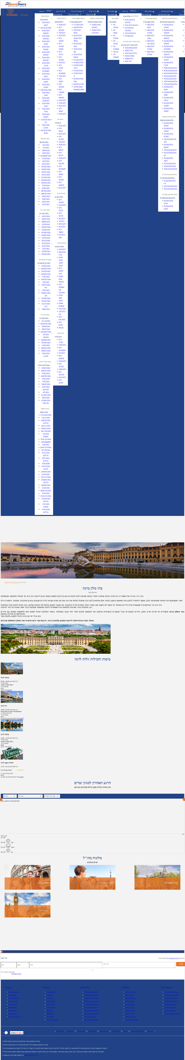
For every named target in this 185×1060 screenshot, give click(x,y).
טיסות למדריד (46, 158)
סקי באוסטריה (116, 47)
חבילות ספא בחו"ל (62, 253)
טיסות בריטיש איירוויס (46, 467)
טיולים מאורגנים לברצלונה (168, 42)
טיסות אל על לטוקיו (46, 110)
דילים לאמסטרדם (62, 72)
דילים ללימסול (61, 148)
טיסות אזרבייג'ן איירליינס (45, 500)
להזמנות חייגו (24, 15)
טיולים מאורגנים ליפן (170, 163)
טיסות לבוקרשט (46, 191)
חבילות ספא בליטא (150, 26)
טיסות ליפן (46, 392)
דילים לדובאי (62, 125)
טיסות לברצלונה (45, 182)
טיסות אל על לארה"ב (46, 126)
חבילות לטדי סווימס (77, 31)
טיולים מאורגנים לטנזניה (168, 207)
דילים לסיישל (61, 323)
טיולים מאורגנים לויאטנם (168, 146)
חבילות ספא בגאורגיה (150, 47)
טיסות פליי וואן (46, 450)
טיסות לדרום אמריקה (45, 260)
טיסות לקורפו (46, 246)
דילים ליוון (61, 221)
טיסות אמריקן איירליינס (46, 510)
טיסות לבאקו (46, 199)
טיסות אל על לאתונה (46, 80)
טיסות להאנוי (46, 378)
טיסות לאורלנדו (45, 342)
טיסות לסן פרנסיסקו (46, 336)
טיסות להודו (45, 381)
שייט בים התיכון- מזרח (131, 25)
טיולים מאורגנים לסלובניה (168, 104)
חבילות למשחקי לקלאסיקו (96, 26)
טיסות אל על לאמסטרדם (46, 69)
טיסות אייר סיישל (46, 439)
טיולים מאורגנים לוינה (170, 76)
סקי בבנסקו (115, 31)
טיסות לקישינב (46, 172)
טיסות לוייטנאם (45, 370)
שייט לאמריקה (129, 36)
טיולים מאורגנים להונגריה (168, 58)
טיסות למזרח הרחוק (45, 362)
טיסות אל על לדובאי (46, 23)
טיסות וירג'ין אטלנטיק (45, 505)
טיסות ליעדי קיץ (45, 210)
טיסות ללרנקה (46, 238)
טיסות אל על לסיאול (46, 42)
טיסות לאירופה (45, 139)
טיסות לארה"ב (45, 315)
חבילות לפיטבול (78, 27)
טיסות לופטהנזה (45, 485)
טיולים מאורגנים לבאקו (170, 169)
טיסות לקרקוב (46, 174)
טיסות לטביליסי (45, 166)
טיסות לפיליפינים (46, 376)
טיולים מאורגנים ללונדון (170, 81)
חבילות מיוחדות (61, 243)
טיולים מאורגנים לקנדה (170, 189)
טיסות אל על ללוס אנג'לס (46, 131)
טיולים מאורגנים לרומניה (168, 99)
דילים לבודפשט (61, 96)
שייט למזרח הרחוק (130, 33)
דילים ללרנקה (61, 209)
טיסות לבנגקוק (46, 229)
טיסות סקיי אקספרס (46, 435)
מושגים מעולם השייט (131, 47)
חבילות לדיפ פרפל (79, 84)
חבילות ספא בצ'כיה (150, 37)
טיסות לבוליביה (45, 271)
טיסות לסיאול (46, 397)
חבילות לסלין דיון (78, 24)
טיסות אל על (46, 493)
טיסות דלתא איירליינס (46, 459)
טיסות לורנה (45, 248)
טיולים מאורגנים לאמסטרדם (168, 47)
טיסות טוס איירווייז (45, 415)
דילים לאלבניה (61, 39)
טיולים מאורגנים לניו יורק (169, 182)
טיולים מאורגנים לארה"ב (169, 174)
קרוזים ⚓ (125, 11)
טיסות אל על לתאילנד (46, 115)
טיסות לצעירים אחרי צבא (45, 401)
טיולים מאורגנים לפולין (170, 68)
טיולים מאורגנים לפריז (170, 78)
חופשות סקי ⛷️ (112, 11)
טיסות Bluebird (45, 442)
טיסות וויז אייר (46, 417)
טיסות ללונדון (46, 153)
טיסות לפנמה (46, 309)
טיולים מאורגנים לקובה (170, 186)
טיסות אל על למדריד (46, 64)
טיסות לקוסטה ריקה (46, 286)
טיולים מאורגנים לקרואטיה (168, 53)
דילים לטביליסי (61, 58)
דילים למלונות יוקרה (61, 270)
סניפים (10, 13)
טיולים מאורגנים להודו (170, 150)
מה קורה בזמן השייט (131, 53)
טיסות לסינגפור (45, 384)
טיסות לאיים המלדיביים (46, 388)
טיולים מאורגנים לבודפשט (168, 37)
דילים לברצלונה (61, 85)
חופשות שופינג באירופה (61, 278)
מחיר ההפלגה (129, 50)
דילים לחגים (62, 249)
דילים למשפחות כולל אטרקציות (62, 288)
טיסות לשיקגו (46, 345)
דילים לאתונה (61, 80)
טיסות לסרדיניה (45, 177)
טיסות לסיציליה (45, 169)
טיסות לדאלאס (45, 350)
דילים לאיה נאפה (62, 236)
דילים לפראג (62, 24)
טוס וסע (61, 327)
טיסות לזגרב (45, 204)
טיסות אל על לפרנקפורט (46, 99)
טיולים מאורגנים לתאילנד (168, 124)
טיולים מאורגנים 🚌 (167, 11)
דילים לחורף (60, 333)
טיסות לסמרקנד (45, 232)
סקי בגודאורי (115, 26)
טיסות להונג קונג (46, 395)
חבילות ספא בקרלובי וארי (151, 42)
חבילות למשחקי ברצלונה (97, 18)
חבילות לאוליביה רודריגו (78, 66)
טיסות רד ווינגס (45, 425)
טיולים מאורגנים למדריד (168, 64)
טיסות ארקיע (46, 474)
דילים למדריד (61, 66)
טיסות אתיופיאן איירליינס (45, 421)
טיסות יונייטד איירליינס (46, 454)
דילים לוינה (62, 62)
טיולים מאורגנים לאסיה (169, 117)
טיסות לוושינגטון (46, 348)
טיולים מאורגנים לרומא (170, 73)
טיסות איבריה (46, 488)
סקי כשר (115, 51)
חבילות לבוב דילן (78, 59)
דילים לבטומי (61, 109)
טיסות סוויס (45, 444)
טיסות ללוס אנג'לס (45, 323)
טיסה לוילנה (45, 161)
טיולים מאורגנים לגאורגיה (168, 26)
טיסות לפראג (46, 188)
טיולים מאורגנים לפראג (170, 70)
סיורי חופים (128, 61)
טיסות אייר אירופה (45, 447)
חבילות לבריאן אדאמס (78, 55)
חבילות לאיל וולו (78, 70)
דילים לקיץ (60, 119)
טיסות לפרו (46, 282)
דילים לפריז (62, 32)
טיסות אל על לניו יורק (46, 121)
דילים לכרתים (61, 154)
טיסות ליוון (46, 147)
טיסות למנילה (46, 373)
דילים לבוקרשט (61, 28)
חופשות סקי (115, 18)
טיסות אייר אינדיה (45, 496)
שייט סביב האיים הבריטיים (130, 21)
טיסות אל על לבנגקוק (46, 86)
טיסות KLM (46, 463)
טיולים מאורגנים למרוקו (168, 202)
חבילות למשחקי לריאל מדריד (96, 31)
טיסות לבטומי (46, 196)
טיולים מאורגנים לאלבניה (168, 109)
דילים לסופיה (62, 369)
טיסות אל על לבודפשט (46, 32)
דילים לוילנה (62, 35)
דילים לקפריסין (61, 138)
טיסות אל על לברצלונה (46, 53)
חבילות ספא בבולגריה (150, 31)
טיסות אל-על (45, 16)
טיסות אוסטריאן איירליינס (46, 481)
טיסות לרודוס (46, 243)
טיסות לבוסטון (46, 329)
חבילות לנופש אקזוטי (61, 297)
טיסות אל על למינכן (46, 104)
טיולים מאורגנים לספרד (168, 93)
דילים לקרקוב (61, 53)
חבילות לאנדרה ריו (78, 74)
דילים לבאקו (62, 113)
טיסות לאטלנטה (46, 340)
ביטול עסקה (10, 9)
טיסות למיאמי (46, 326)
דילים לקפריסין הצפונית (61, 46)
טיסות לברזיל (46, 276)
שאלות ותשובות (129, 56)
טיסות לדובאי (46, 216)
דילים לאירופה (61, 18)
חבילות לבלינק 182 (78, 50)
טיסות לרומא (46, 164)
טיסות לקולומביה (46, 279)
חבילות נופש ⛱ (60, 11)
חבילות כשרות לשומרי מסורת (61, 261)
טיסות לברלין (46, 185)
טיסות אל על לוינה (45, 27)
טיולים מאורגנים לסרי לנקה (170, 140)
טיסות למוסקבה (45, 180)
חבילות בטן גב (61, 193)
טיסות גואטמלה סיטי (45, 294)
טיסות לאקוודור (45, 298)
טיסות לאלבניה (45, 235)
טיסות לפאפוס (46, 221)
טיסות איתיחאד (45, 428)
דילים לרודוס (62, 224)
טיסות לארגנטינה (46, 268)
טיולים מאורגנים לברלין (170, 84)
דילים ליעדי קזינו (62, 312)
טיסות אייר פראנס (45, 490)
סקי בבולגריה (115, 37)
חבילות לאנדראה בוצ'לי (78, 80)
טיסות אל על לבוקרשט (46, 59)
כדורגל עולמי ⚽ (94, 11)
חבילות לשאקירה (79, 62)
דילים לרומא (62, 105)
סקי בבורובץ (115, 42)
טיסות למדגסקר (45, 227)
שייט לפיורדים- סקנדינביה (129, 29)
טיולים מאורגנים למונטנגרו (168, 31)
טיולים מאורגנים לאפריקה (169, 194)
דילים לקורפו (62, 100)
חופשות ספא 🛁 (149, 11)
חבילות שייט (62, 308)
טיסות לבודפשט (45, 193)
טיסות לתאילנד (45, 368)
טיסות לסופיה (46, 150)
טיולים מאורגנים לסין (170, 166)
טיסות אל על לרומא (46, 75)
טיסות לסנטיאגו (45, 274)
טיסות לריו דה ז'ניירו (46, 305)
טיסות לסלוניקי (46, 251)
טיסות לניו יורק (46, 321)
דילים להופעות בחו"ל (78, 18)
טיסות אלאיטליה (46, 471)
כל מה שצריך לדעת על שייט (131, 41)
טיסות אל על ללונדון (46, 94)
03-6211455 (12, 14)
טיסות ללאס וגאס (46, 331)
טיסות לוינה (45, 145)
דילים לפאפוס (61, 173)
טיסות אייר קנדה (46, 477)
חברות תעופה (45, 409)
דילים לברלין (62, 76)
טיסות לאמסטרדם (45, 155)
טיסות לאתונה (46, 219)
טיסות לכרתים (46, 240)
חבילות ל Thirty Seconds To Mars (79, 88)
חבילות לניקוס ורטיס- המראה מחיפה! (78, 38)
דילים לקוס (62, 218)
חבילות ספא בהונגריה (150, 53)
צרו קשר (10, 11)
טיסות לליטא (46, 201)
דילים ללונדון (62, 103)
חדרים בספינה (129, 58)
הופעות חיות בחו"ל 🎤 (77, 11)
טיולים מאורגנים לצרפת (168, 88)
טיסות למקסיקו (45, 266)
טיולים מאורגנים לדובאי (168, 159)
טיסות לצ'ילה (46, 290)
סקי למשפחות (116, 55)
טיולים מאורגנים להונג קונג (170, 154)
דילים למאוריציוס (62, 318)
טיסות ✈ (42, 11)
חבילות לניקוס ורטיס (78, 45)
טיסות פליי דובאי (46, 431)
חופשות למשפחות (61, 304)
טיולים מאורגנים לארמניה (168, 129)
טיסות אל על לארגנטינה (46, 37)
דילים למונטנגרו (61, 91)
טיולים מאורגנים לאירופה (169, 18)
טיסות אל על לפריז (45, 90)
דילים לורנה (62, 226)
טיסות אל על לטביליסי (46, 48)
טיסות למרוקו (46, 224)
